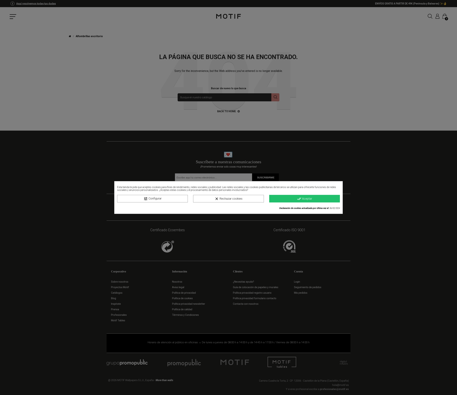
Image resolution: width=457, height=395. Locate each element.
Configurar (153, 199)
